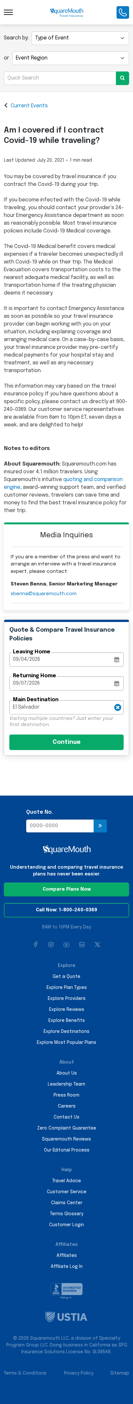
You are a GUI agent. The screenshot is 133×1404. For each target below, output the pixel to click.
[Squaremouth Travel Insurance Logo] (66, 12)
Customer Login (66, 1225)
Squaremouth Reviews (66, 1139)
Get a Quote (66, 976)
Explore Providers (67, 998)
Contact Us (66, 1117)
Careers (67, 1106)
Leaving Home (31, 652)
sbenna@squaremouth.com (44, 593)
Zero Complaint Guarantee (66, 1128)
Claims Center (66, 1203)
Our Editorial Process (66, 1150)
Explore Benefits (66, 1020)
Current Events (29, 106)
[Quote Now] (100, 826)
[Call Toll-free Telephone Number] (123, 12)
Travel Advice (66, 1181)
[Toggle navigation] (8, 12)
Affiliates (66, 1255)
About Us (66, 1073)
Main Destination (35, 699)
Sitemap (119, 1373)
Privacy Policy (78, 1373)
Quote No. (39, 812)
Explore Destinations (66, 1031)
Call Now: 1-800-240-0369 (66, 910)
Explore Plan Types (66, 987)
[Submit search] (122, 78)
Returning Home (34, 676)
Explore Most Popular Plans (66, 1042)
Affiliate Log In (67, 1266)
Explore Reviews (66, 1009)
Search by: (16, 38)
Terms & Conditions (25, 1373)
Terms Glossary (66, 1214)
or (6, 58)
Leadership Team (66, 1084)
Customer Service (67, 1192)
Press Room (66, 1095)
